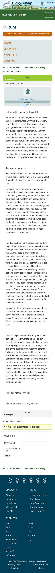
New (8, 527)
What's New (9, 61)
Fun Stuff (10, 551)
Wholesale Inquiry (14, 507)
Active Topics (10, 55)
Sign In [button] (50, 2)
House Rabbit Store (39, 495)
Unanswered (10, 49)
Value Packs (11, 543)
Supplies (31, 535)
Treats (30, 523)
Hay (7, 531)
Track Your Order (37, 503)
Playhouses (11, 539)
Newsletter (11, 503)
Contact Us (11, 499)
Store (40, 568)
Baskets (31, 527)
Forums (7, 43)
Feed (8, 535)
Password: (9, 443)
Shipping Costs (36, 507)
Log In (7, 456)
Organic (31, 539)
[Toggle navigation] (49, 15)
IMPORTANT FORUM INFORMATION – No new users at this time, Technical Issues (27, 34)
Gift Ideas (10, 555)
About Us (10, 495)
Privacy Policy (14, 564)
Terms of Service (40, 564)
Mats (30, 531)
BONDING (15, 67)
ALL (7, 523)
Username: (9, 436)
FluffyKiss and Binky (15, 14)
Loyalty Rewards (37, 511)
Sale (8, 547)
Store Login (35, 499)
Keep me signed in (14, 449)
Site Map (10, 511)
